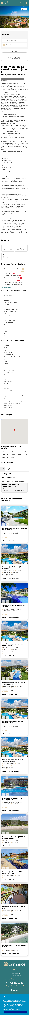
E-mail (15, 51)
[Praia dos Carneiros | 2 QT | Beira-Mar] (14, 894)
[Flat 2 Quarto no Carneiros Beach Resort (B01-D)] (14, 670)
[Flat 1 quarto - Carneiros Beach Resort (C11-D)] (14, 516)
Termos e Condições (14, 973)
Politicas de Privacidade (14, 975)
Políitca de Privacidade (15, 1009)
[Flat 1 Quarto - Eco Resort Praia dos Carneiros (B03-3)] (14, 786)
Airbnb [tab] (8, 469)
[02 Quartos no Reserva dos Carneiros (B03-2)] (14, 824)
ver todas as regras (6, 287)
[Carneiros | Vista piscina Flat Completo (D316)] (14, 859)
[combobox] (16, 45)
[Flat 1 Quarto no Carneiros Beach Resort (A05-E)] (14, 554)
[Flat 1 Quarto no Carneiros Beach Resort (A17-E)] (14, 631)
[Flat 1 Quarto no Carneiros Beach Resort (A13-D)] (14, 747)
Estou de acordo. (15, 1012)
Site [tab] (3, 469)
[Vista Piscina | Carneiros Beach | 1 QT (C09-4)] (14, 593)
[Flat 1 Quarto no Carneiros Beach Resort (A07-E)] (14, 709)
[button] (4, 24)
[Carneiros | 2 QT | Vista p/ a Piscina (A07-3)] (14, 933)
